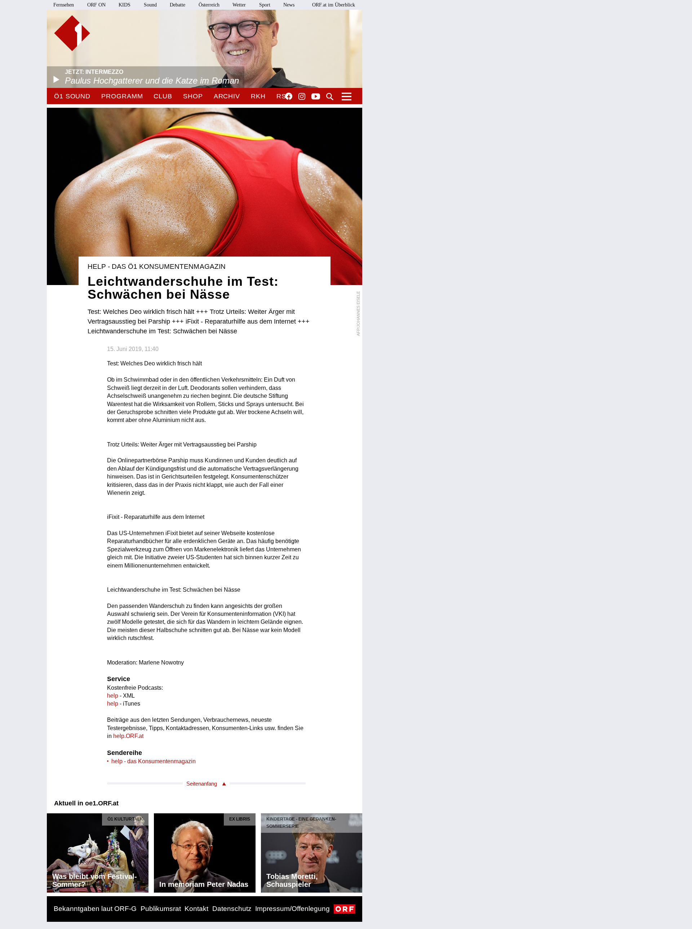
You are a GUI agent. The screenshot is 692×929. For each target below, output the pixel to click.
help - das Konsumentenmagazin (153, 761)
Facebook (288, 96)
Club (163, 96)
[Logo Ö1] (72, 33)
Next (356, 851)
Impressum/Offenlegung (292, 908)
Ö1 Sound (72, 96)
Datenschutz (232, 908)
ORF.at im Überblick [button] (333, 5)
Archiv (227, 96)
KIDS (124, 5)
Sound (150, 5)
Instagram (301, 96)
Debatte (177, 5)
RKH (258, 96)
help (112, 696)
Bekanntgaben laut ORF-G (95, 908)
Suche (329, 96)
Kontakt (196, 908)
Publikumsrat (161, 908)
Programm (122, 96)
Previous (52, 851)
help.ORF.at (128, 736)
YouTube (315, 97)
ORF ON (96, 5)
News (288, 5)
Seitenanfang (201, 784)
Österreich (209, 5)
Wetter (239, 5)
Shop (193, 96)
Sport (264, 5)
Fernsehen (63, 5)
